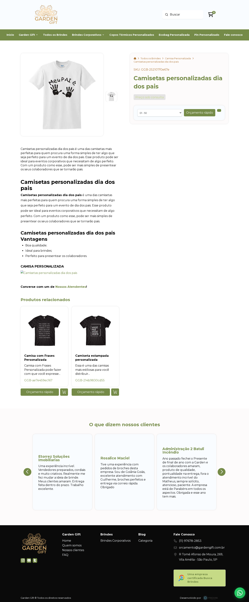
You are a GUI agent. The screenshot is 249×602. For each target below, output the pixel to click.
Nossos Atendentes (70, 287)
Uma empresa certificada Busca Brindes (199, 578)
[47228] (219, 110)
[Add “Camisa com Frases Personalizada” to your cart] (64, 392)
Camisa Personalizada (42, 266)
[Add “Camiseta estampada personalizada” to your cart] (115, 392)
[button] (199, 112)
